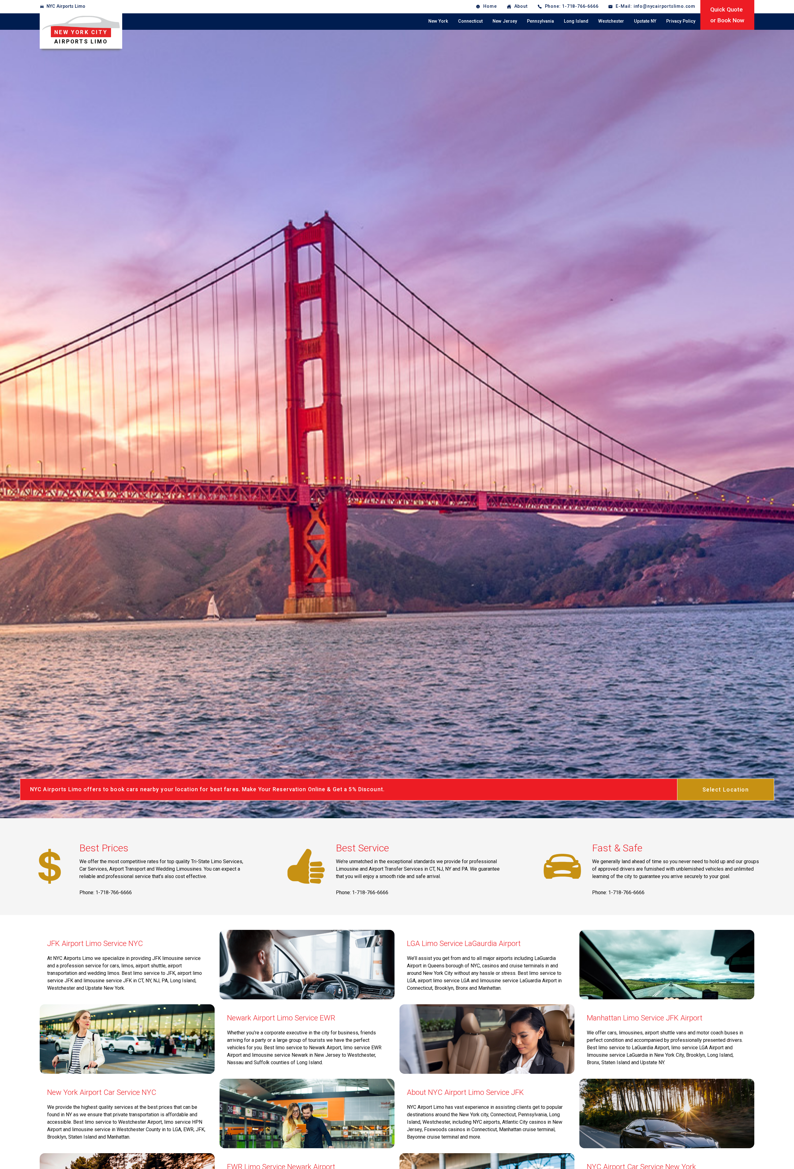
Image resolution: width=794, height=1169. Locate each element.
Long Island (576, 21)
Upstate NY (645, 21)
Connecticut (470, 21)
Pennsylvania (540, 21)
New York (438, 21)
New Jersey (505, 21)
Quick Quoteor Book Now (727, 15)
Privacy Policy (680, 21)
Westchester (611, 21)
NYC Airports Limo (66, 6)
